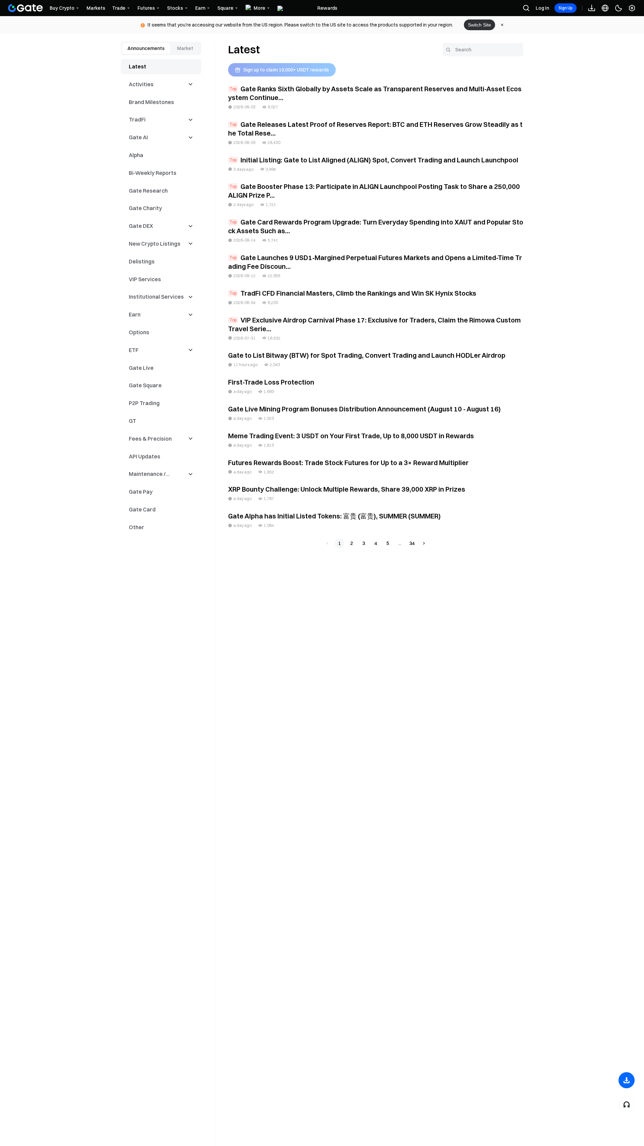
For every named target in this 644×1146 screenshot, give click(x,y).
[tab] (146, 48)
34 (412, 543)
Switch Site (479, 25)
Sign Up (565, 7)
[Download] (627, 1080)
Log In (542, 8)
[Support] (627, 1104)
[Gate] (25, 8)
